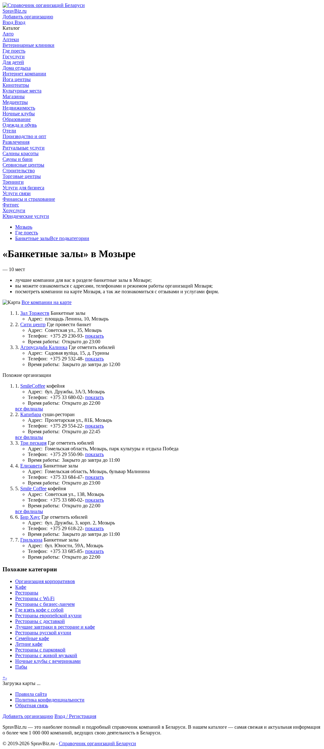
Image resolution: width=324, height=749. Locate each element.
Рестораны (26, 592)
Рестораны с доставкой (40, 621)
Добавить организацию (28, 716)
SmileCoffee (32, 386)
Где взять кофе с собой (39, 610)
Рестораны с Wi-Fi (34, 598)
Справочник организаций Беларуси (97, 743)
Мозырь (23, 227)
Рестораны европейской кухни (48, 615)
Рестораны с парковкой (40, 649)
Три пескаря (33, 443)
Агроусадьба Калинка (43, 347)
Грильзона (31, 540)
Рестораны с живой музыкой (46, 655)
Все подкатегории (69, 238)
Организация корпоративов (45, 581)
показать (94, 336)
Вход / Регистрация (75, 716)
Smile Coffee (33, 488)
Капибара (30, 414)
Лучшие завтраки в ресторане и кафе (55, 627)
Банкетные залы (32, 238)
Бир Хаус (30, 517)
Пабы (21, 667)
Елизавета (31, 465)
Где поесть (26, 232)
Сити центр (33, 324)
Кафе (20, 587)
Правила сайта (31, 694)
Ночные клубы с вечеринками (48, 661)
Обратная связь (31, 705)
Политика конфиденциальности (49, 699)
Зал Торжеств (34, 313)
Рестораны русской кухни (43, 632)
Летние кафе (28, 644)
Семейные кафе (32, 638)
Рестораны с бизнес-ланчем (45, 604)
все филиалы (29, 408)
